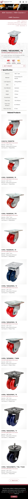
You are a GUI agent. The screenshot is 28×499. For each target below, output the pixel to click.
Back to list (15, 480)
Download (8, 63)
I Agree (14, 496)
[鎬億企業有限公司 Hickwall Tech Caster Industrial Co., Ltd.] (7, 2)
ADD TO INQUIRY (8, 66)
